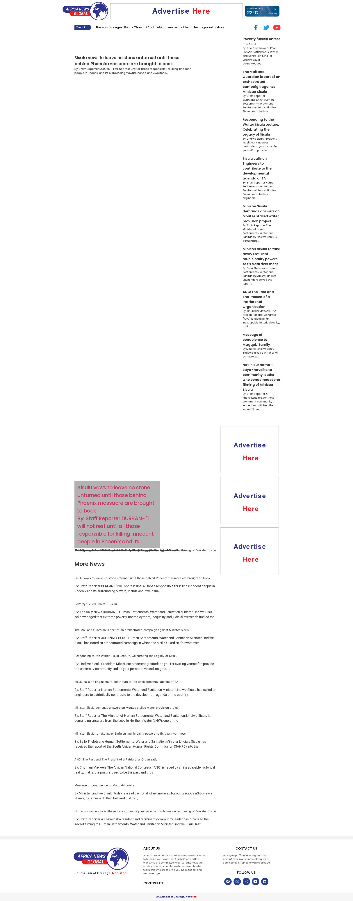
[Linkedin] (264, 881)
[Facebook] (228, 881)
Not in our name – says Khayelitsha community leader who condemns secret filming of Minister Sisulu (145, 550)
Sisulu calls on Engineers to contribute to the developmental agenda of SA (257, 168)
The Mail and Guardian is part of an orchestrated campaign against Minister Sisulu (261, 81)
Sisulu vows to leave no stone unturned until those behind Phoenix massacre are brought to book (142, 578)
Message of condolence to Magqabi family (256, 339)
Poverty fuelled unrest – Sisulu (95, 604)
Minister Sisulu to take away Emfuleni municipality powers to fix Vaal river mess (130, 733)
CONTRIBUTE (153, 883)
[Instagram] (246, 881)
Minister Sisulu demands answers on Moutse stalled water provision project (127, 707)
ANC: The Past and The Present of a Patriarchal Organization (116, 759)
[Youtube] (255, 881)
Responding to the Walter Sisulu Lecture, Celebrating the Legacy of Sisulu (125, 656)
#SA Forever (84, 39)
